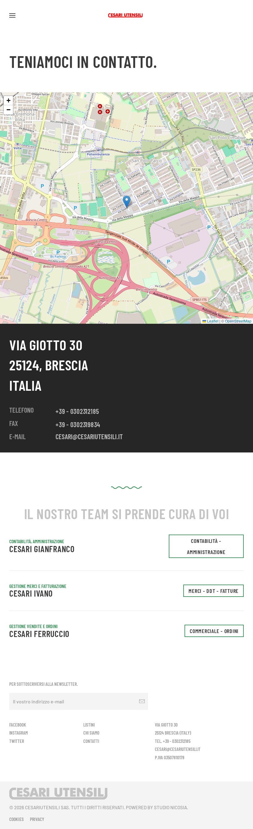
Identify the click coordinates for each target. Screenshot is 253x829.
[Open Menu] (12, 15)
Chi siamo (91, 732)
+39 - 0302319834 (78, 424)
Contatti (91, 741)
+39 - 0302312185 (77, 411)
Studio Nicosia (170, 807)
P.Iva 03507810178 (170, 757)
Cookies (16, 819)
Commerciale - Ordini (214, 630)
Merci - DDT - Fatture (213, 590)
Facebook (17, 724)
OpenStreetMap (238, 320)
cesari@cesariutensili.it (89, 436)
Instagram (18, 732)
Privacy (37, 819)
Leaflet (212, 320)
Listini (89, 724)
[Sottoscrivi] (142, 701)
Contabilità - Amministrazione (206, 546)
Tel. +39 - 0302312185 (172, 741)
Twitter (16, 741)
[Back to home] (126, 15)
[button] (127, 201)
